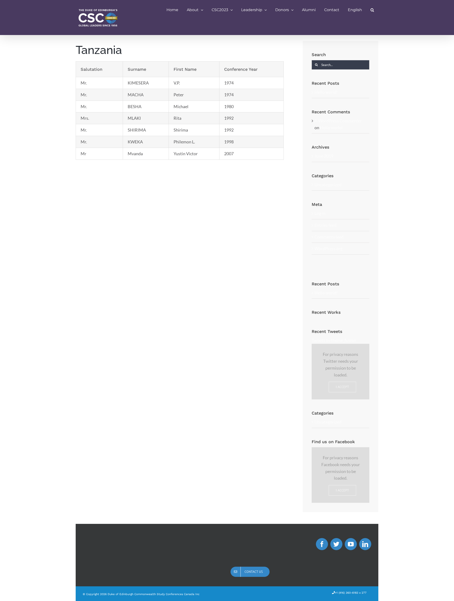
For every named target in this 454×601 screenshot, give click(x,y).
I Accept (342, 387)
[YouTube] (351, 544)
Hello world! (326, 92)
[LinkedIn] (365, 544)
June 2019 (323, 156)
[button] (372, 10)
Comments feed (329, 236)
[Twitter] (336, 544)
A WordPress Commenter (338, 120)
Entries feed (325, 225)
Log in (319, 213)
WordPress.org (328, 248)
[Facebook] (322, 544)
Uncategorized (327, 184)
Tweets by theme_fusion (334, 340)
